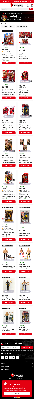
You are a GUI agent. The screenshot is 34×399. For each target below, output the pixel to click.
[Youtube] (13, 357)
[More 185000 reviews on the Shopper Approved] (17, 397)
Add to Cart (9, 63)
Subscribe (26, 347)
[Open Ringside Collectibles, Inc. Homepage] (16, 5)
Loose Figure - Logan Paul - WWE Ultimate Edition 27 (8, 330)
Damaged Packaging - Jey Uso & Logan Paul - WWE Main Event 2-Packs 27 (25, 269)
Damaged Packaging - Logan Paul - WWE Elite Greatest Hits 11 (25, 235)
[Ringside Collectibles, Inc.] (17, 375)
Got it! (17, 393)
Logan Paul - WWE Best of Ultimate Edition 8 (24, 92)
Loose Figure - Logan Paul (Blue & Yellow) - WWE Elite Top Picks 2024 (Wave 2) (25, 300)
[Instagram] (2, 357)
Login (27, 6)
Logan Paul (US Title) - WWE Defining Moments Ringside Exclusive (8, 235)
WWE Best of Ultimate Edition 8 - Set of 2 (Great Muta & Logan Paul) (8, 128)
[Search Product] (31, 9)
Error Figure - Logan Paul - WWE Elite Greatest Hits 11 (24, 330)
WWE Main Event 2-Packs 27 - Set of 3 (24, 57)
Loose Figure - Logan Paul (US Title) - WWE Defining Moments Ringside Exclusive (8, 300)
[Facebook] (6, 357)
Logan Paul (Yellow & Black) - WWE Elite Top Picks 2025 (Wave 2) (8, 196)
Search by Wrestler (9, 13)
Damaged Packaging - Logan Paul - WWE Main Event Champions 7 (8, 269)
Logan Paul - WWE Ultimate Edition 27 (24, 195)
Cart (32, 5)
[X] (10, 357)
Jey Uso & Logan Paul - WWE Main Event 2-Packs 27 (8, 94)
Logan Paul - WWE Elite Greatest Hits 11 (25, 126)
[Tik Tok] (17, 357)
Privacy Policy (29, 350)
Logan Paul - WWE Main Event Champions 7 (8, 162)
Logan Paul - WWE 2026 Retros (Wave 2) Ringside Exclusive (8, 57)
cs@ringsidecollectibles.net (18, 379)
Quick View (9, 45)
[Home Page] (3, 13)
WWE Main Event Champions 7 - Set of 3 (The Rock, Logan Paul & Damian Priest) (25, 163)
